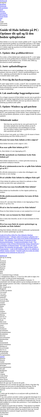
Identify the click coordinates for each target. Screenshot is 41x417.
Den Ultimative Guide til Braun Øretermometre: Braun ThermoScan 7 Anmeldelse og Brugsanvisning (19, 243)
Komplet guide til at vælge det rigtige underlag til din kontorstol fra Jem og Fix (19, 251)
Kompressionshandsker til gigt (23, 242)
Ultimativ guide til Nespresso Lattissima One (24, 237)
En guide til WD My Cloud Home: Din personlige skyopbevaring (18, 246)
